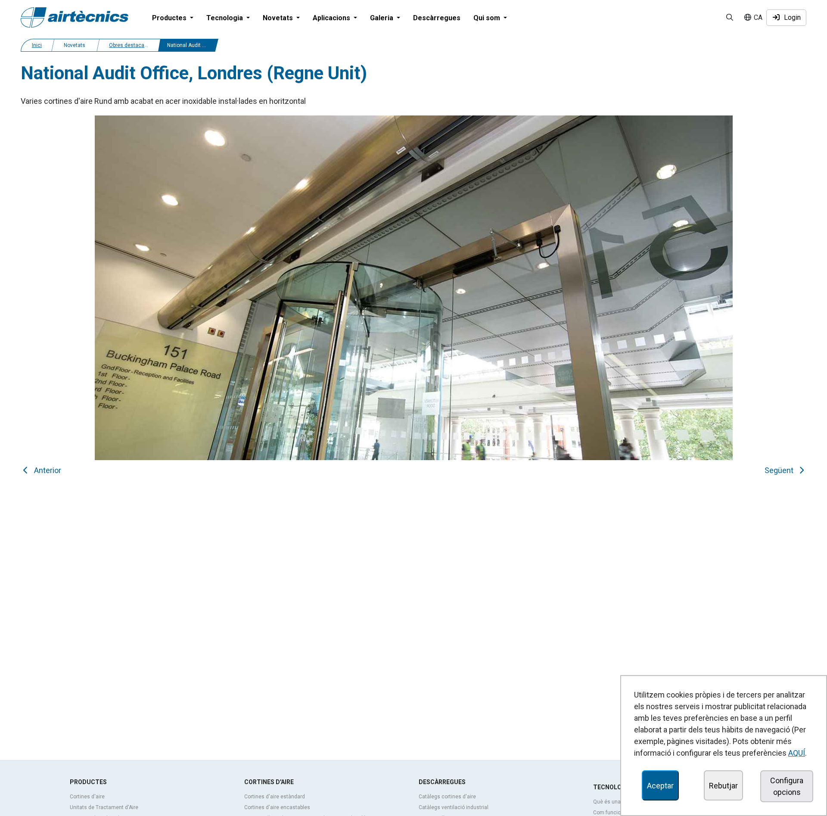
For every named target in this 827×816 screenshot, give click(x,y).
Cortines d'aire (87, 797)
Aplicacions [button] (332, 18)
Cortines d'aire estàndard (274, 797)
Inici (37, 45)
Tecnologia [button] (225, 18)
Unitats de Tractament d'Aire (104, 807)
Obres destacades (131, 45)
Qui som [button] (487, 18)
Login (790, 17)
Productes (88, 782)
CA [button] (757, 17)
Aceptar (660, 785)
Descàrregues (436, 18)
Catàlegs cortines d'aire (447, 797)
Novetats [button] (279, 18)
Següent (781, 470)
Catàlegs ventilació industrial (453, 807)
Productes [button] (170, 18)
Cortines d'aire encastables (277, 807)
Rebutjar (723, 785)
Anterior (46, 470)
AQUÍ (796, 752)
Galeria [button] (382, 18)
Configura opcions (786, 786)
